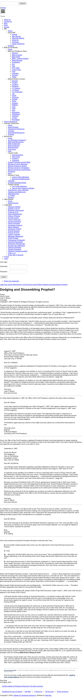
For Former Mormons (19, 186)
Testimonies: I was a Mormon (18, 190)
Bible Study (16, 57)
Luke (14, 107)
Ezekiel (14, 99)
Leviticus (15, 84)
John (14, 108)
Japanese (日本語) (14, 229)
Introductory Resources (16, 129)
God (13, 66)
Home (10, 31)
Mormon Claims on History (17, 166)
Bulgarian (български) (16, 210)
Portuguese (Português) (16, 240)
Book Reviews (17, 60)
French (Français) (14, 220)
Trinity (14, 77)
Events (6, 257)
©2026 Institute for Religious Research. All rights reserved (22, 686)
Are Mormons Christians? (17, 140)
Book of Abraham (14, 144)
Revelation (16, 120)
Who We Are (16, 36)
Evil (13, 64)
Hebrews (15, 116)
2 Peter (14, 118)
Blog (5, 23)
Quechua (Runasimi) (15, 242)
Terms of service (62, 691)
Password (3, 271)
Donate (6, 27)
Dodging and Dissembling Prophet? (55, 284)
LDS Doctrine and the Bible (32, 284)
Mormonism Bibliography (21, 179)
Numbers (15, 86)
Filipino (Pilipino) (14, 216)
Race (10, 173)
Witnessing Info (13, 194)
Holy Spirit (15, 68)
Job (13, 94)
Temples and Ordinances (17, 192)
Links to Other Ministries (20, 177)
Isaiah (14, 95)
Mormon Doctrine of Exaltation (18, 168)
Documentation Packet (10, 670)
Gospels (15, 103)
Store (6, 25)
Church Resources (10, 121)
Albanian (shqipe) (14, 207)
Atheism (15, 53)
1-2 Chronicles (17, 92)
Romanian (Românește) (16, 244)
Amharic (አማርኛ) (14, 208)
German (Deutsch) (14, 221)
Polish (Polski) (13, 238)
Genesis (15, 81)
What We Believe (18, 38)
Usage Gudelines (18, 44)
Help (9, 151)
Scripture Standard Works (17, 183)
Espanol (11, 46)
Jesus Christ (16, 70)
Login (6, 258)
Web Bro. (48, 695)
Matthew (15, 105)
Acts (13, 110)
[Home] (3, 8)
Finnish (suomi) (13, 218)
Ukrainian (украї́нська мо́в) (17, 251)
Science (15, 75)
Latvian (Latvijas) (14, 234)
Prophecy (15, 158)
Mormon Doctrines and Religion (19, 170)
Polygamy (15, 160)
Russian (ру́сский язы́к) (16, 245)
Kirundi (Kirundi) (14, 231)
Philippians (16, 114)
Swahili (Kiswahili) (14, 249)
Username (3, 266)
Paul (13, 71)
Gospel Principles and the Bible (19, 162)
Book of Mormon (14, 146)
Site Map (27, 691)
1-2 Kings (15, 90)
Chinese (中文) (13, 212)
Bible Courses (17, 55)
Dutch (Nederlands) (15, 214)
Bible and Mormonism (16, 142)
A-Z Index (11, 195)
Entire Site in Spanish (15, 255)
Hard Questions (17, 155)
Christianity (16, 62)
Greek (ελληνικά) (14, 223)
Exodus (14, 82)
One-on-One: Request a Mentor (23, 188)
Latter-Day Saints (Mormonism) (11, 284)
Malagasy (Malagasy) (15, 236)
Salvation (15, 73)
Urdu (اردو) (12, 253)
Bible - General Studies (20, 58)
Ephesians (16, 112)
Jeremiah (15, 97)
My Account (50, 691)
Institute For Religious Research (24, 695)
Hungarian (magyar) (15, 225)
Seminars (15, 42)
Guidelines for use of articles (12, 691)
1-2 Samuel (16, 88)
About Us (7, 20)
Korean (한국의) (13, 233)
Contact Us (8, 21)
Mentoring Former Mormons (18, 164)
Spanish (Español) (14, 247)
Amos (14, 101)
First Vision (12, 149)
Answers (11, 131)
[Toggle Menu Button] (3, 11)
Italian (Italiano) (13, 227)
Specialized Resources (16, 133)
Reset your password (11, 281)
